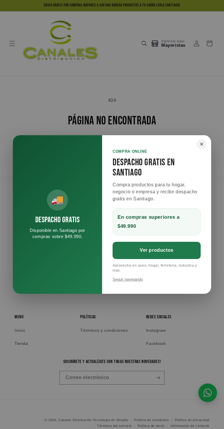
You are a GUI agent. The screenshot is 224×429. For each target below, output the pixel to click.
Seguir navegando (128, 279)
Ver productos (157, 250)
